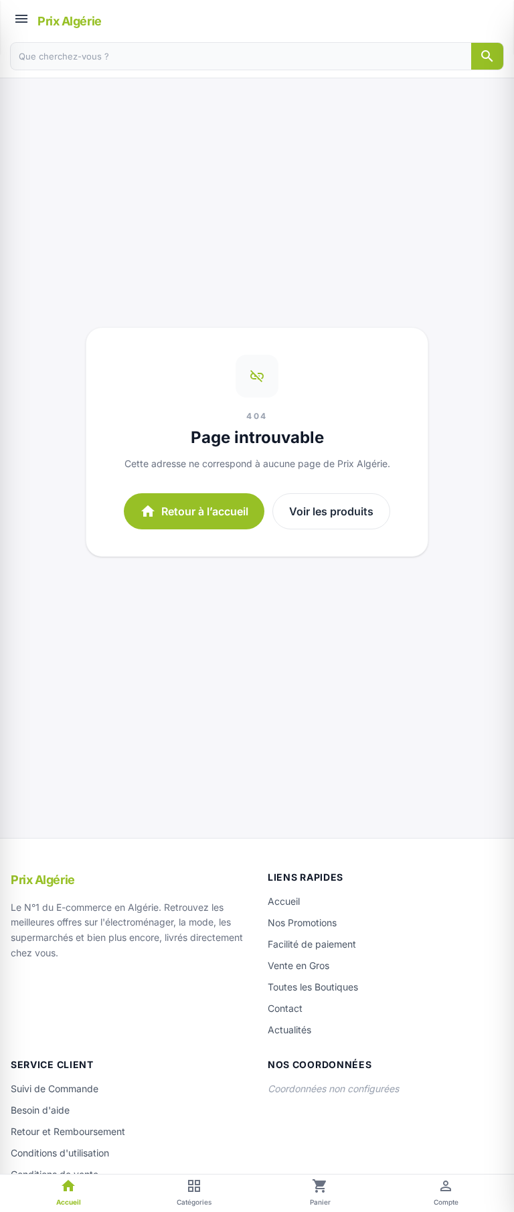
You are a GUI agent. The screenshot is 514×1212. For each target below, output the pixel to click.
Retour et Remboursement (68, 1131)
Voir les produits (331, 511)
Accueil (284, 901)
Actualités (289, 1029)
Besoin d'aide (40, 1110)
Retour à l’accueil (194, 511)
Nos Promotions (302, 922)
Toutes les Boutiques (313, 986)
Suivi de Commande (54, 1088)
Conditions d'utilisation (60, 1152)
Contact (285, 1008)
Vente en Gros (298, 965)
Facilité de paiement (312, 944)
